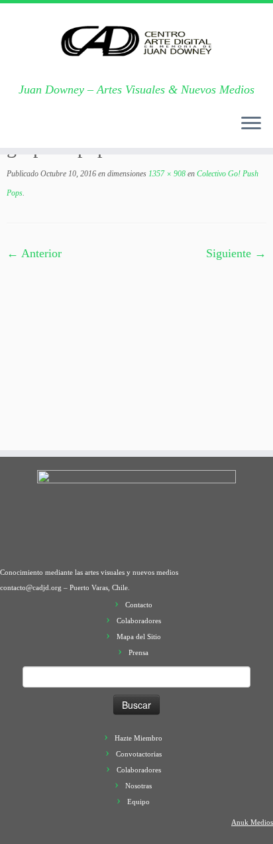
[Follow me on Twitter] (41, 130)
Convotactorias (139, 754)
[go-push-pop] (136, 348)
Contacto (138, 605)
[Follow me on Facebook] (55, 130)
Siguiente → (236, 253)
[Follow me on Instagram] (81, 130)
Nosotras (138, 786)
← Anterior (34, 253)
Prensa (138, 652)
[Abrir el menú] (251, 124)
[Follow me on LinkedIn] (121, 130)
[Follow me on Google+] (68, 130)
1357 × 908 (166, 173)
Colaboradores (139, 621)
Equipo (138, 802)
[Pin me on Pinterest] (108, 130)
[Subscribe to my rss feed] (15, 130)
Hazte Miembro (138, 738)
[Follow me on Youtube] (94, 130)
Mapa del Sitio (139, 636)
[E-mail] (28, 130)
